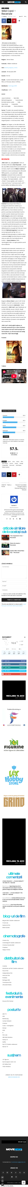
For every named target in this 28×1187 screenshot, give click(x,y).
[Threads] (16, 1177)
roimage (21, 463)
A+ (2, 1177)
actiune (9, 461)
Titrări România (6, 1066)
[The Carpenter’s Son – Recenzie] (5, 537)
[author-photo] (14, 503)
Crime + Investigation (8, 1025)
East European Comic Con (9, 1062)
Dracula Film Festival (7, 1001)
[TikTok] (15, 1172)
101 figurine (5, 1059)
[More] (19, 20)
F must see (5, 923)
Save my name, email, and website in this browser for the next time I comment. (14, 594)
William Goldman (5, 467)
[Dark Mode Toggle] (23, 1182)
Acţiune (11, 67)
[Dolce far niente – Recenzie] (5, 545)
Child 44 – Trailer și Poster (6, 485)
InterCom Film (6, 975)
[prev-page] (3, 558)
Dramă (6, 67)
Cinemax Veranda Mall (8, 945)
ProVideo (4, 977)
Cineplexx (5, 947)
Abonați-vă (22, 674)
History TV (5, 1039)
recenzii (16, 463)
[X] (9, 20)
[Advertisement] (14, 395)
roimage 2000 (5, 465)
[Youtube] (20, 519)
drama (17, 461)
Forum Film (5, 970)
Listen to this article (9, 43)
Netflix (4, 1042)
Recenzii (6, 8)
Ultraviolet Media (6, 984)
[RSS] (14, 519)
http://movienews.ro (14, 507)
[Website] (24, 1172)
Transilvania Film (6, 982)
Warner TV (5, 1046)
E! (2, 1032)
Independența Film (7, 973)
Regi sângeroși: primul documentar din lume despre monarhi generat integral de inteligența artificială (12, 887)
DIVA (3, 1030)
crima (13, 461)
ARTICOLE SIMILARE (14, 528)
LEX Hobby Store (6, 1064)
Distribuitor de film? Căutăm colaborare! (12, 968)
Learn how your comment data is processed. (14, 605)
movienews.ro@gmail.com (18, 1162)
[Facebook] (4, 20)
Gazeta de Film (6, 925)
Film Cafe (4, 1035)
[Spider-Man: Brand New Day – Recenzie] (5, 552)
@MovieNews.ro (14, 1077)
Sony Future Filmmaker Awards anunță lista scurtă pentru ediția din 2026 (13, 906)
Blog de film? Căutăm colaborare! (11, 920)
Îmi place (23, 661)
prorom (11, 463)
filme (22, 461)
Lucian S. (5, 16)
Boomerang (5, 1018)
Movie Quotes (6, 927)
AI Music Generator (7, 881)
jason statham (5, 463)
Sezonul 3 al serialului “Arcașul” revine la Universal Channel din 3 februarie (20, 487)
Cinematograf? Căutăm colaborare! (11, 942)
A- (2, 1184)
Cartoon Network (6, 1021)
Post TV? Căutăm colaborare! (9, 1044)
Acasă (3, 5)
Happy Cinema (6, 949)
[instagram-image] (7, 1087)
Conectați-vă (22, 664)
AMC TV (4, 1014)
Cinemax (4, 1023)
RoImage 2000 (13, 86)
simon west (11, 465)
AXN (3, 1016)
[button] (2, 2)
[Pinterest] (14, 20)
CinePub (4, 966)
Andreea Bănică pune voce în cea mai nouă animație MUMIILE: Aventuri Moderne (13, 899)
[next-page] (5, 558)
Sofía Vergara (18, 465)
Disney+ (4, 1028)
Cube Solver (5, 893)
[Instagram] (10, 519)
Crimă (15, 67)
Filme (7, 5)
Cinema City (5, 940)
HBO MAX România (7, 1037)
